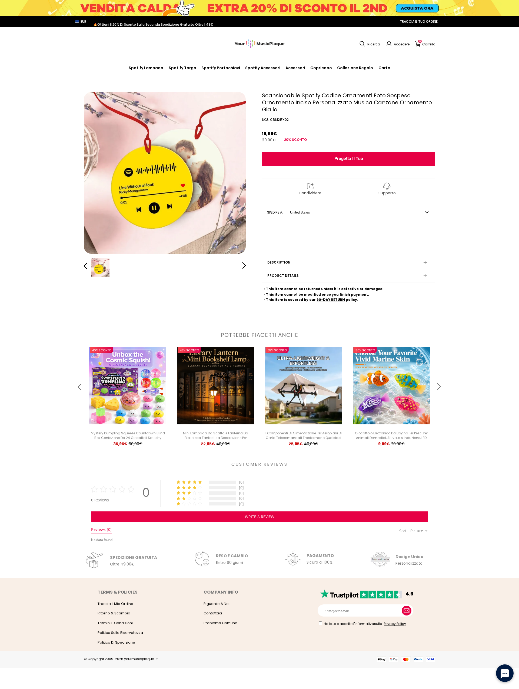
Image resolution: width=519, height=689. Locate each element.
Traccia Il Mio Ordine (115, 603)
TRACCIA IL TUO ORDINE (419, 21)
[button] (369, 43)
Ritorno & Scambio (114, 613)
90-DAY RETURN (331, 299)
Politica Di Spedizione (116, 642)
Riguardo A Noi (216, 603)
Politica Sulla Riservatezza (120, 632)
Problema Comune (220, 622)
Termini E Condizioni (115, 622)
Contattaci (213, 613)
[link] (262, 68)
